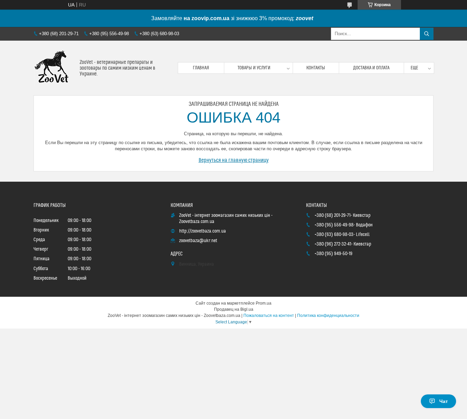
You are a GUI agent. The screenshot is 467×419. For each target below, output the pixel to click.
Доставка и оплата (371, 68)
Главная (201, 68)
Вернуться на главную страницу (234, 160)
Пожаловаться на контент (268, 315)
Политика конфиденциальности (328, 315)
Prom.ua (263, 303)
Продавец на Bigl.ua (233, 309)
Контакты (315, 68)
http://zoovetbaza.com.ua (202, 231)
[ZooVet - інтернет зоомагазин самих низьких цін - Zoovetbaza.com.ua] (54, 67)
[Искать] (426, 34)
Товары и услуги (254, 68)
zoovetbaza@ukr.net (198, 240)
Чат (443, 401)
